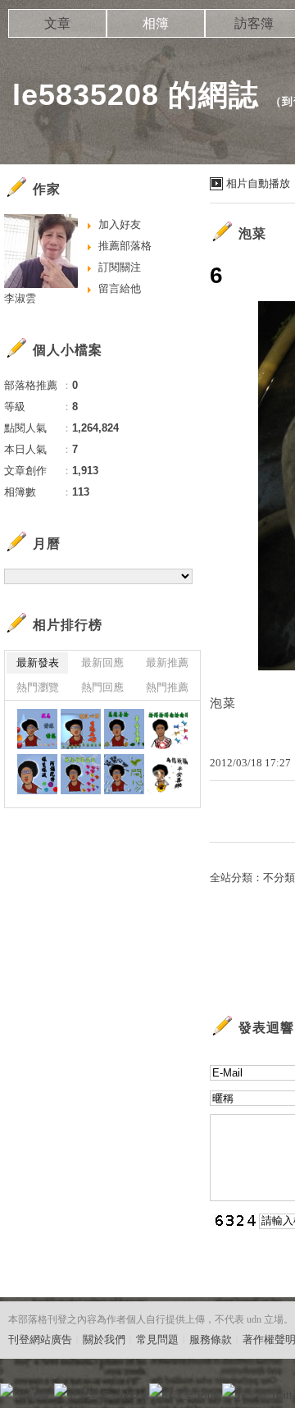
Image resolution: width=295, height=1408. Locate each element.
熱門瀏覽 (37, 687)
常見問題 (157, 1339)
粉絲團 (33, 1395)
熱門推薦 (167, 687)
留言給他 (119, 288)
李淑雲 (20, 298)
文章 (57, 23)
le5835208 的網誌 (135, 95)
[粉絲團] (6, 1390)
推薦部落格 (125, 246)
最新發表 (37, 662)
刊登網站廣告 (40, 1339)
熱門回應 (102, 687)
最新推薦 (167, 662)
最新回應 (102, 662)
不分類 (279, 877)
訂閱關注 (119, 267)
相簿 (156, 23)
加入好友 (119, 224)
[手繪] (37, 729)
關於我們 (104, 1339)
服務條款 (210, 1339)
